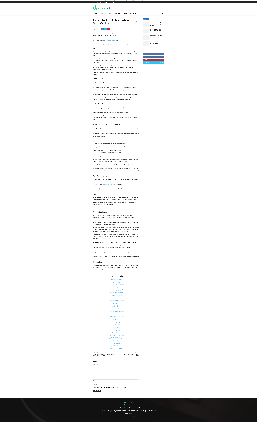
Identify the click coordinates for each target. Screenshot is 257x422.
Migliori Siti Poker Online (117, 298)
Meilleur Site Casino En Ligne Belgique (117, 293)
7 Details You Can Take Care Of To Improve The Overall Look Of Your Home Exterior (103, 355)
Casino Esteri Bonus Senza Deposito (117, 300)
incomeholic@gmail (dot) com (131, 416)
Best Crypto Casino (117, 281)
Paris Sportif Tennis (117, 301)
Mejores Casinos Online (117, 350)
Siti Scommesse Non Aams (116, 324)
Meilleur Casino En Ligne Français (116, 284)
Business (103, 13)
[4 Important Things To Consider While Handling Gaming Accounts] (146, 24)
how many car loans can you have (110, 184)
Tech (125, 13)
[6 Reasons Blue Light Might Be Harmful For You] (146, 37)
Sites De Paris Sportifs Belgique (116, 292)
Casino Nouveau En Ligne (116, 317)
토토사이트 (116, 342)
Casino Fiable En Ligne (117, 330)
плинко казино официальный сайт (116, 311)
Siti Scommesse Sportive (117, 295)
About (97, 2)
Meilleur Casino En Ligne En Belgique (117, 338)
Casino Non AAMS (117, 282)
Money (110, 13)
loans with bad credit (131, 156)
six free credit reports (108, 128)
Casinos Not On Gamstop (116, 279)
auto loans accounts (111, 40)
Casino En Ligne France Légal (116, 348)
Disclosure (105, 2)
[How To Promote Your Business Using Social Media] (146, 43)
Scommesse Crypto (117, 321)
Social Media (133, 13)
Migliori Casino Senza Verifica (116, 334)
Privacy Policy (111, 2)
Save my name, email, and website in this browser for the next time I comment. (111, 387)
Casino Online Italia (117, 285)
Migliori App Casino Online (116, 297)
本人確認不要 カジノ (116, 306)
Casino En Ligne (116, 287)
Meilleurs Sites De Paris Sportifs (117, 313)
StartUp (96, 13)
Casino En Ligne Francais (116, 346)
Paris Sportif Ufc (116, 303)
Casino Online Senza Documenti (117, 329)
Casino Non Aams (117, 343)
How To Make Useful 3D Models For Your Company (130, 355)
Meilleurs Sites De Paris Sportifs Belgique (116, 290)
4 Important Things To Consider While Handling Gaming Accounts (157, 24)
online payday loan (108, 217)
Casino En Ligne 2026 (116, 319)
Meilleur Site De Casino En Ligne (117, 289)
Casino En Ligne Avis (116, 332)
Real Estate (118, 13)
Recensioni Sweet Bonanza (117, 325)
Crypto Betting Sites (117, 314)
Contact (101, 2)
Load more (153, 48)
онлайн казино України (117, 309)
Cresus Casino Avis (117, 322)
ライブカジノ (117, 305)
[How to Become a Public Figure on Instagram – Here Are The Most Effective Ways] (146, 31)
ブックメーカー (117, 308)
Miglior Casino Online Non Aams (117, 335)
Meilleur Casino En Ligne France (117, 316)
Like (162, 54)
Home (94, 2)
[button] (162, 13)
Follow (161, 56)
